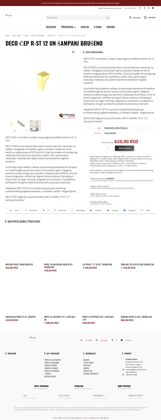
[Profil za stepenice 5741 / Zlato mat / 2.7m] (99, 296)
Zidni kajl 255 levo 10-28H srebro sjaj (137, 264)
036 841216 (132, 8)
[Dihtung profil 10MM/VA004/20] (23, 244)
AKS (60, 3)
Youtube (128, 340)
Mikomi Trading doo (84, 418)
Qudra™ (98, 418)
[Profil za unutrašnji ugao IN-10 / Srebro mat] (61, 244)
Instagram (104, 340)
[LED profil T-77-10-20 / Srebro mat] (99, 244)
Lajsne (26, 35)
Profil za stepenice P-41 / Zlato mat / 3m (60, 318)
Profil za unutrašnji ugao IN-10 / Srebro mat (58, 266)
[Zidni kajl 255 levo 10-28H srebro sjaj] (138, 244)
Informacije (91, 353)
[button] (73, 52)
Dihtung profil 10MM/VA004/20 (19, 264)
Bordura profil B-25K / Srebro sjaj (136, 316)
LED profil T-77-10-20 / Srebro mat (97, 264)
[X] (148, 8)
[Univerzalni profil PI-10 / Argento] (23, 296)
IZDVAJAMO (12, 353)
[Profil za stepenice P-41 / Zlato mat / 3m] (61, 296)
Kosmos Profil (65, 418)
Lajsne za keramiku (38, 35)
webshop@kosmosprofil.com (113, 8)
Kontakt (128, 353)
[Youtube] (152, 8)
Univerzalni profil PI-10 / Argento (20, 316)
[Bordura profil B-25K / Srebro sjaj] (138, 296)
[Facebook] (140, 8)
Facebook (88, 340)
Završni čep (51, 35)
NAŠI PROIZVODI (53, 353)
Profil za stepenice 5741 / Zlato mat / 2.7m (98, 318)
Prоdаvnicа (16, 35)
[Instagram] (144, 8)
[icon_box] (119, 158)
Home (7, 35)
